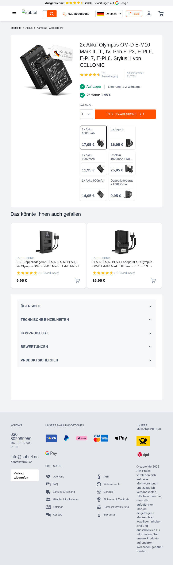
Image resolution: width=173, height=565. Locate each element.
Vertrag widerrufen (21, 475)
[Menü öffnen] (16, 14)
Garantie (109, 491)
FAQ (55, 484)
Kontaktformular (21, 462)
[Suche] (52, 13)
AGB (106, 476)
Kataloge (58, 507)
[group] (90, 75)
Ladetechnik (25, 258)
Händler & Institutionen (66, 499)
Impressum (110, 514)
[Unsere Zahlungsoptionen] (51, 438)
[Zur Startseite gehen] (29, 13)
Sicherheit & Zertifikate (116, 499)
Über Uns (58, 476)
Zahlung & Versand (64, 491)
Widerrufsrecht (112, 484)
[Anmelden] (149, 13)
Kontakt (57, 514)
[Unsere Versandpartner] (143, 441)
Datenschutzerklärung (116, 507)
